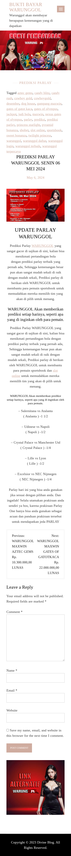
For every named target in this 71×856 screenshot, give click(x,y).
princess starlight (28, 125)
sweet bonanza (16, 135)
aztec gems (25, 93)
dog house (28, 103)
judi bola (24, 114)
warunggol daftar (34, 141)
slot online (37, 130)
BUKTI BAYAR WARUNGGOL (25, 7)
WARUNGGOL (43, 246)
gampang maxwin (49, 103)
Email (11, 690)
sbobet (24, 130)
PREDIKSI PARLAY (35, 83)
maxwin (37, 114)
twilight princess (39, 135)
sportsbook (54, 130)
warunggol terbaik (27, 146)
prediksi (39, 119)
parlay (28, 119)
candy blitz (42, 93)
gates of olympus (46, 109)
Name (11, 670)
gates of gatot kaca (19, 109)
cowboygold (42, 98)
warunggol (13, 141)
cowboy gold (23, 98)
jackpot (11, 114)
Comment (14, 612)
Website (11, 710)
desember (12, 103)
